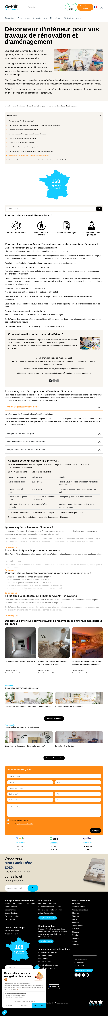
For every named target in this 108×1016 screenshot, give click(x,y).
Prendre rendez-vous (12, 934)
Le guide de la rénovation (47, 918)
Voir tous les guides (54, 718)
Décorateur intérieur (79, 907)
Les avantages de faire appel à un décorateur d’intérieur (27, 134)
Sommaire (12, 115)
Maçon (74, 941)
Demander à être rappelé (83, 970)
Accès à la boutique (46, 941)
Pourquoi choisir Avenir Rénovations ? (21, 121)
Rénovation (9, 18)
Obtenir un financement (47, 903)
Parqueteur (76, 938)
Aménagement (24, 18)
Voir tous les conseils (54, 758)
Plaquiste (75, 922)
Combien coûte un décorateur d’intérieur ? (23, 138)
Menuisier (76, 935)
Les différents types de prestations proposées (24, 147)
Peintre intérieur (78, 926)
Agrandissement (40, 18)
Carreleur (75, 929)
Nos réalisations (11, 907)
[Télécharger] (33, 888)
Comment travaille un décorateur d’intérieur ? (24, 129)
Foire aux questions (12, 916)
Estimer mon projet (12, 931)
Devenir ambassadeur (46, 968)
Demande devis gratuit (85, 7)
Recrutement (43, 959)
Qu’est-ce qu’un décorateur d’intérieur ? (22, 142)
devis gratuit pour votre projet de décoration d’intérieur (45, 517)
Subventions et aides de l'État (49, 907)
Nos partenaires (11, 910)
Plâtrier (75, 919)
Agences (79, 18)
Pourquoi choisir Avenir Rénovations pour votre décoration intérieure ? (32, 151)
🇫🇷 (96, 7)
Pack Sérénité (10, 919)
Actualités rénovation (46, 913)
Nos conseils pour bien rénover (50, 910)
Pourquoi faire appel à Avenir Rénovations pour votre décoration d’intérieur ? (34, 125)
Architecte (76, 903)
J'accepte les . (21, 824)
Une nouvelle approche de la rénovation (20, 903)
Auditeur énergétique (80, 910)
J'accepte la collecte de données (19, 820)
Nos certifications (11, 913)
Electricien (76, 913)
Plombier (75, 916)
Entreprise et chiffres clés (47, 952)
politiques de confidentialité (25, 824)
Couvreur (75, 945)
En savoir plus (11, 547)
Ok (99, 208)
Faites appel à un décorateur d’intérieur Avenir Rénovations (29, 155)
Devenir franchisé (45, 962)
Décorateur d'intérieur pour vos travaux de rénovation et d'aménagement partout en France (39, 160)
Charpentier (76, 932)
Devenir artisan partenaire (48, 965)
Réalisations (69, 18)
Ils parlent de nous (45, 955)
